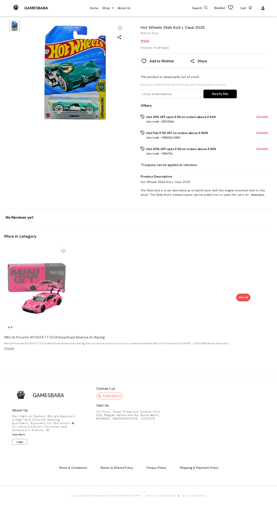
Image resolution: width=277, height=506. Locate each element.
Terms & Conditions (193, 495)
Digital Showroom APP (124, 495)
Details (262, 117)
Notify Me (220, 94)
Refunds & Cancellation (161, 495)
